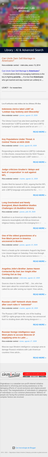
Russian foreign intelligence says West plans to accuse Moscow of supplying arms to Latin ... (18, 335)
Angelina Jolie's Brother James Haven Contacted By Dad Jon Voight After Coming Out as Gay (21, 272)
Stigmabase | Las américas (24, 9)
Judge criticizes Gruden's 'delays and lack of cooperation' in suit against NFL (20, 172)
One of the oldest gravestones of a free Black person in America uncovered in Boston (19, 238)
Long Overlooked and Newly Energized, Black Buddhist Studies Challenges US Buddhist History (19, 205)
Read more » (39, 132)
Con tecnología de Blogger (25, 448)
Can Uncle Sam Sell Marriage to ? (21, 71)
